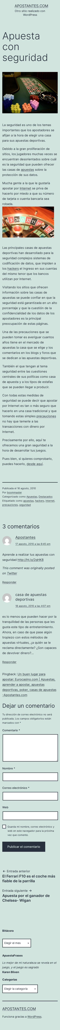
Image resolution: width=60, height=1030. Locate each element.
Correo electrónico (15, 787)
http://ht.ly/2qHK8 (31, 560)
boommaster (14, 492)
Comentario (11, 730)
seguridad (25, 504)
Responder (9, 582)
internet (50, 500)
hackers (13, 268)
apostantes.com (31, 6)
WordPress (34, 1016)
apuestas (27, 169)
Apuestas (31, 496)
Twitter (12, 573)
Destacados (45, 496)
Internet (25, 188)
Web (5, 807)
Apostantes (25, 537)
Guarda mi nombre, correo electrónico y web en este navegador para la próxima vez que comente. (31, 830)
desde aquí (35, 464)
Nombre (8, 768)
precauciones (46, 416)
